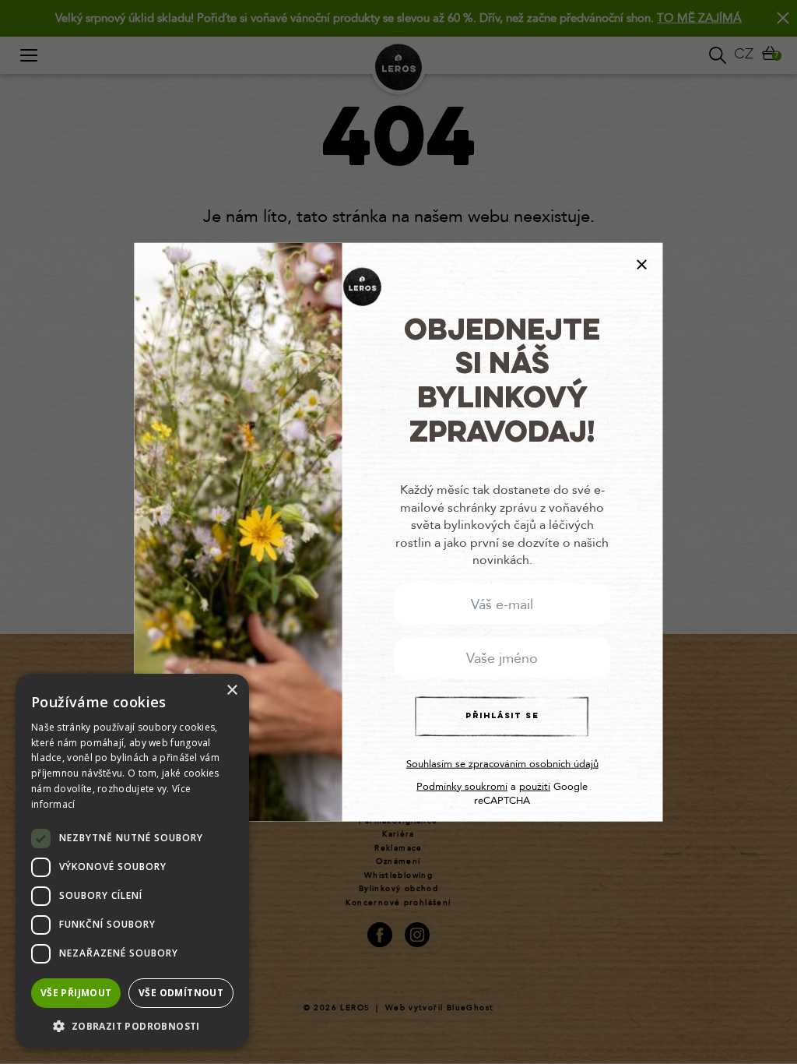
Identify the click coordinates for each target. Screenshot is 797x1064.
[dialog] (132, 861)
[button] (132, 1025)
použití (534, 786)
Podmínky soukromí (461, 786)
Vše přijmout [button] (76, 992)
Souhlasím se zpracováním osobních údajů (502, 764)
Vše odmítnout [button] (181, 992)
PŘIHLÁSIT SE (502, 716)
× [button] (231, 690)
